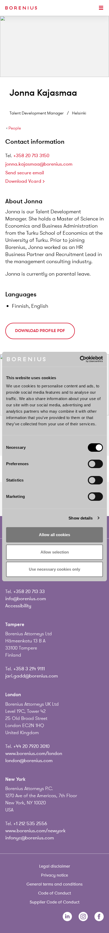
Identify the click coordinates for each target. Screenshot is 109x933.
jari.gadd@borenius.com (31, 676)
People (14, 128)
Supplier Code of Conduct (54, 902)
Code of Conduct (54, 893)
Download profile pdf (40, 331)
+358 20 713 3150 (31, 155)
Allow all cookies (54, 534)
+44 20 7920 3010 (31, 746)
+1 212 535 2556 (30, 823)
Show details (81, 518)
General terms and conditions (54, 884)
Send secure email (24, 173)
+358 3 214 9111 (29, 669)
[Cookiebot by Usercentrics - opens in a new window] (80, 359)
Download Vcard (23, 181)
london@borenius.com (29, 760)
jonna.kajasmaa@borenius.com (38, 164)
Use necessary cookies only (54, 569)
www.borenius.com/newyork (35, 831)
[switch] (95, 464)
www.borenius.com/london (33, 753)
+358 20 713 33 (29, 591)
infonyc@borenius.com (29, 838)
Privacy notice (54, 875)
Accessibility (18, 606)
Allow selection (54, 552)
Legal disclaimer (54, 866)
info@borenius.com (25, 598)
